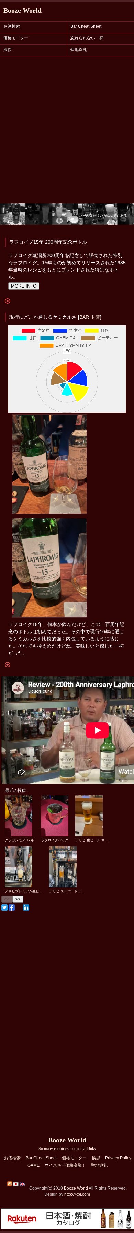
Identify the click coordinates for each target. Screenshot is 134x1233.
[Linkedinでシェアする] (26, 907)
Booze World (22, 10)
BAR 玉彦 (89, 317)
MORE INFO (23, 286)
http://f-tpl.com (77, 1194)
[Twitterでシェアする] (4, 907)
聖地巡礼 (78, 49)
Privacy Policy (118, 1158)
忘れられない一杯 (86, 38)
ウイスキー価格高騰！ (65, 1165)
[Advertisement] (67, 133)
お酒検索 (11, 26)
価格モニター (15, 38)
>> (18, 899)
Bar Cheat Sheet (85, 26)
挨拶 (7, 49)
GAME (33, 1165)
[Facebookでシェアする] (12, 907)
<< (7, 899)
